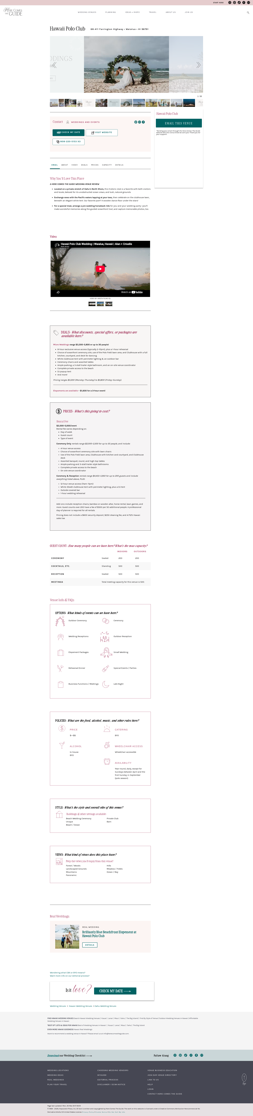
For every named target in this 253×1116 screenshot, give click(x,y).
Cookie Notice (101, 1112)
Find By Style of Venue (149, 1018)
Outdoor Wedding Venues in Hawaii (173, 1018)
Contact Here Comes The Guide (165, 1094)
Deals (84, 165)
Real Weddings (55, 1080)
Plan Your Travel (57, 1084)
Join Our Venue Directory (162, 1075)
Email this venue (179, 123)
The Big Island (132, 1018)
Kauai (103, 1018)
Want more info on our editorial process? (69, 976)
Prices (95, 165)
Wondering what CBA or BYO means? (67, 972)
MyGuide (102, 1075)
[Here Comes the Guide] (11, 9)
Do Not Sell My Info (117, 1112)
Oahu (122, 1018)
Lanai (110, 1018)
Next (147, 271)
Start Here (218, 3)
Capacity (107, 165)
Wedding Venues (87, 12)
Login (151, 1089)
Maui (116, 1018)
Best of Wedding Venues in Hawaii (92, 1025)
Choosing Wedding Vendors (113, 1070)
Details (119, 165)
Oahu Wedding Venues (105, 1006)
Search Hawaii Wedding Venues (87, 1018)
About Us (171, 12)
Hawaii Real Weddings (83, 1029)
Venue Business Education (162, 1070)
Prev (54, 271)
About (64, 165)
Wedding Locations (58, 1070)
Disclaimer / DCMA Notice (111, 1084)
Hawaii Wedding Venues (81, 1006)
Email (55, 165)
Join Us (189, 12)
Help (150, 1084)
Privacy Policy (88, 1112)
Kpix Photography (179, 90)
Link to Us (153, 1080)
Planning (110, 12)
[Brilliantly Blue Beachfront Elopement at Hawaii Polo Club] (67, 937)
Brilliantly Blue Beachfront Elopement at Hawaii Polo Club (109, 934)
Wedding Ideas (55, 1075)
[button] (53, 65)
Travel (153, 12)
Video (75, 165)
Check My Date (111, 990)
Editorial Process (108, 1080)
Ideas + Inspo (132, 12)
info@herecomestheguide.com (116, 1034)
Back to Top (244, 1074)
